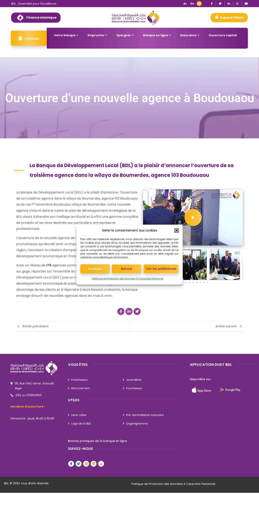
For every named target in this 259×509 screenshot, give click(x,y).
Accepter (95, 269)
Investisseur (79, 380)
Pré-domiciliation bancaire (145, 415)
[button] (177, 230)
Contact (31, 38)
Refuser (127, 269)
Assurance (188, 35)
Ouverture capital (223, 35)
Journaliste (133, 380)
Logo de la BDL (81, 423)
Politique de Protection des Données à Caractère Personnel (127, 278)
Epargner (124, 35)
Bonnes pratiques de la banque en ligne (97, 441)
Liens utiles (78, 415)
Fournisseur (134, 388)
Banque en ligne (155, 35)
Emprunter (96, 35)
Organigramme (137, 423)
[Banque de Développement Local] (135, 18)
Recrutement (80, 388)
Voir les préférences (161, 269)
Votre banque (65, 35)
